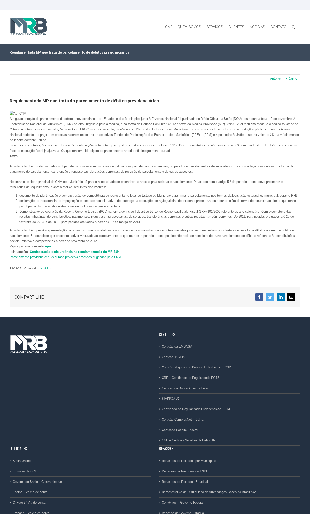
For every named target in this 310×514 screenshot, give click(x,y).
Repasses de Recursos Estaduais (185, 481)
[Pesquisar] (293, 27)
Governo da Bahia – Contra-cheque (37, 481)
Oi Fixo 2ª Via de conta (29, 502)
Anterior (275, 78)
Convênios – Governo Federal (182, 502)
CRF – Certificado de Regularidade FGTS (191, 378)
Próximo (291, 78)
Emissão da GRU (25, 471)
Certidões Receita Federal (180, 430)
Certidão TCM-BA (174, 357)
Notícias (45, 268)
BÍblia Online (22, 461)
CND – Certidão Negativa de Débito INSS (191, 440)
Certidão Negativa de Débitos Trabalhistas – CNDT (197, 367)
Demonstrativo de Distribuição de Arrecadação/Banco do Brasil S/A (209, 492)
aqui (48, 246)
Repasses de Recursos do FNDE (185, 471)
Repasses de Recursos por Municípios (189, 461)
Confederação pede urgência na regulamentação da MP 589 (74, 251)
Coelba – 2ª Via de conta (30, 492)
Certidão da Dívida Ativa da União (185, 388)
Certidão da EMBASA (177, 346)
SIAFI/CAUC (171, 398)
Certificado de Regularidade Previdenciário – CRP (196, 409)
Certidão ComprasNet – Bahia (182, 419)
